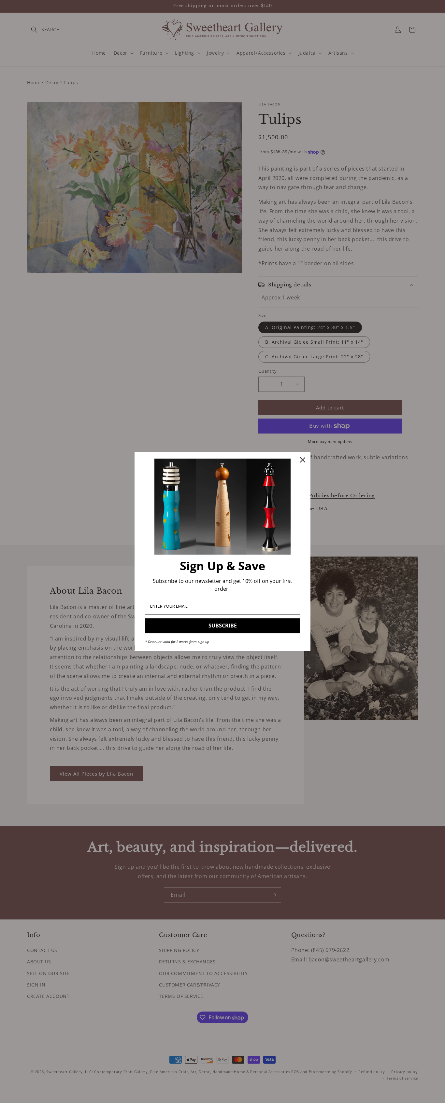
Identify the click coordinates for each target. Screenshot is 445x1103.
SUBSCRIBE (222, 625)
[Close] (302, 460)
